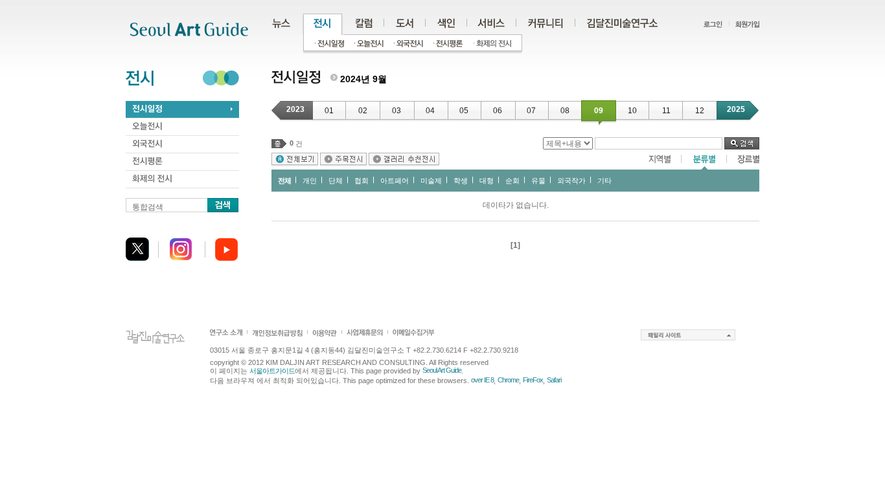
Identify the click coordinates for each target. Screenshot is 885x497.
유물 (538, 180)
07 (531, 110)
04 (430, 110)
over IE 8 (482, 380)
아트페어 (394, 180)
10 (632, 110)
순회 (512, 180)
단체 (335, 180)
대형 (486, 180)
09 (598, 110)
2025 (736, 109)
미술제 (431, 180)
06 (497, 110)
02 (362, 110)
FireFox (533, 380)
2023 (295, 109)
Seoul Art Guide (441, 370)
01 (329, 110)
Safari (554, 380)
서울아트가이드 (272, 371)
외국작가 (571, 180)
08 (564, 110)
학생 (461, 180)
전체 (284, 180)
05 (463, 110)
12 (699, 110)
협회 (361, 180)
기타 (604, 180)
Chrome (508, 380)
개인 (310, 180)
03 (396, 110)
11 (666, 110)
